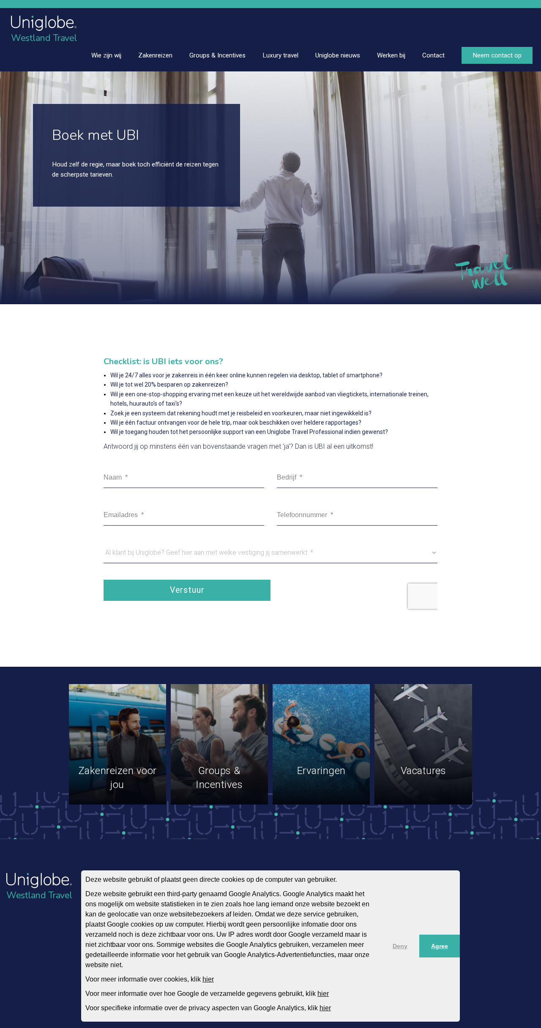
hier (208, 979)
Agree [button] (439, 946)
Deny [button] (400, 946)
